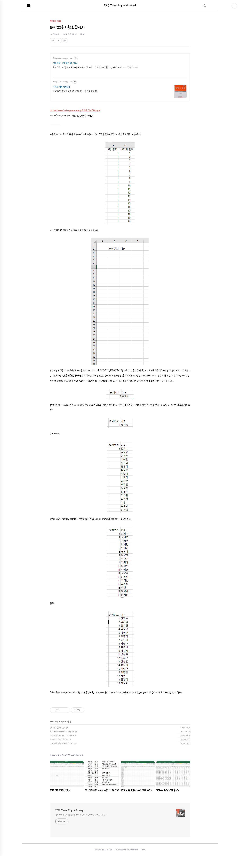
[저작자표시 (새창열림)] (85, 710)
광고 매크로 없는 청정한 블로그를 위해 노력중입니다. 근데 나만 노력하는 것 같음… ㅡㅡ (82, 815)
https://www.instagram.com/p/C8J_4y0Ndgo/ (75, 110)
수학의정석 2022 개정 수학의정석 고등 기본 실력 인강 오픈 (75, 91)
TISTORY (108, 850)
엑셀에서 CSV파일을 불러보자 (59, 739)
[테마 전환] (205, 5)
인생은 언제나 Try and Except (120, 5)
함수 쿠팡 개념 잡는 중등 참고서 (65, 63)
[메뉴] (28, 5)
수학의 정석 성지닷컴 (61, 86)
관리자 (143, 850)
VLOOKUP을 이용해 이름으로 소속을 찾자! (62, 732)
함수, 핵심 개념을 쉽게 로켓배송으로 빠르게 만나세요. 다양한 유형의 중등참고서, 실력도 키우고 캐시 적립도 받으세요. (95, 67)
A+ (64, 40)
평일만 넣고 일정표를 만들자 (57, 728)
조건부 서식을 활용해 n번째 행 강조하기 (61, 743)
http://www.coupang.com (63, 58)
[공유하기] (62, 710)
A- (52, 40)
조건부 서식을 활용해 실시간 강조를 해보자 (62, 735)
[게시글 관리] (66, 710)
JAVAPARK (134, 850)
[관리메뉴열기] (234, 5)
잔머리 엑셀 (54, 722)
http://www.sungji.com (62, 82)
